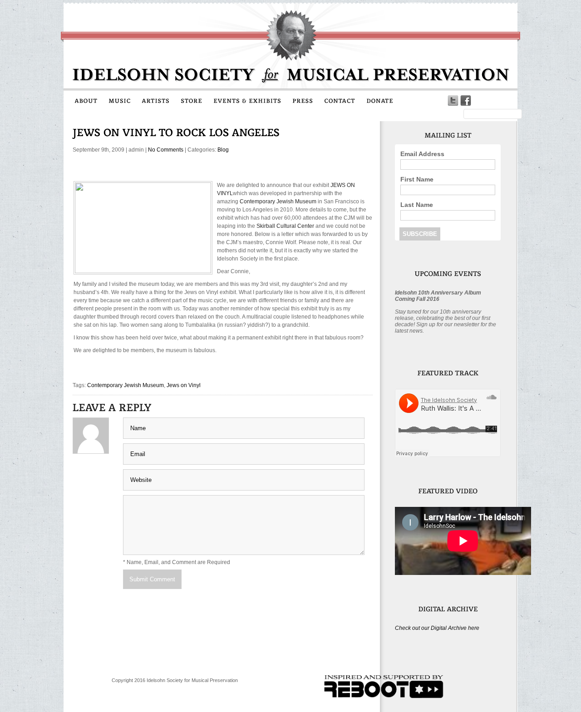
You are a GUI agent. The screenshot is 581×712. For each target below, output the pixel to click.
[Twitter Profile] (453, 100)
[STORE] (191, 100)
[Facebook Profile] (465, 100)
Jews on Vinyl (184, 385)
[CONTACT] (340, 100)
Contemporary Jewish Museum (125, 385)
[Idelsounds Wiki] (491, 100)
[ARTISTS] (155, 100)
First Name (416, 179)
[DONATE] (380, 100)
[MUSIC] (119, 100)
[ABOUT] (86, 100)
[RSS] (503, 100)
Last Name (416, 204)
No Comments (165, 150)
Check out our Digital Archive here (437, 628)
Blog (223, 150)
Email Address (422, 154)
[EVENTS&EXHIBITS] (247, 100)
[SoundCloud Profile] (478, 100)
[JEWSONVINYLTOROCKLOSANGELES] (176, 132)
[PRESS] (303, 100)
